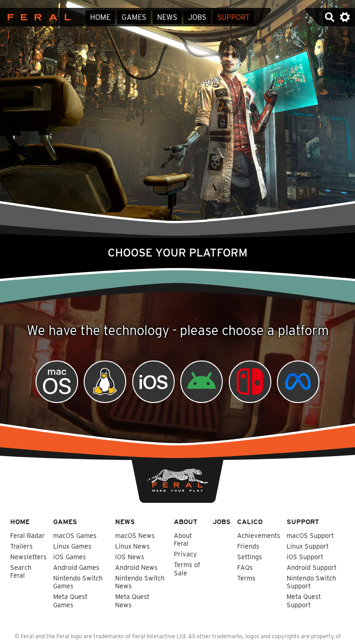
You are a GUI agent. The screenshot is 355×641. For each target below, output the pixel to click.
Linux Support (308, 546)
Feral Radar (27, 535)
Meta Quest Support (304, 600)
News (167, 17)
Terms (246, 578)
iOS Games (69, 557)
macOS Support (310, 535)
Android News (136, 567)
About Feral (183, 539)
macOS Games (75, 535)
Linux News (132, 546)
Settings (249, 557)
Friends (248, 546)
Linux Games (72, 546)
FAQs (245, 567)
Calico (250, 521)
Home (100, 17)
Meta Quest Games (70, 600)
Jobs (197, 17)
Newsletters (28, 557)
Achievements (258, 535)
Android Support (312, 567)
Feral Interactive (37, 17)
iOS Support (305, 557)
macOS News (135, 535)
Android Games (76, 567)
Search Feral (20, 571)
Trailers (21, 546)
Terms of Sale (187, 568)
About (185, 521)
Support (233, 17)
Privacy (185, 554)
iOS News (129, 557)
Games (134, 17)
